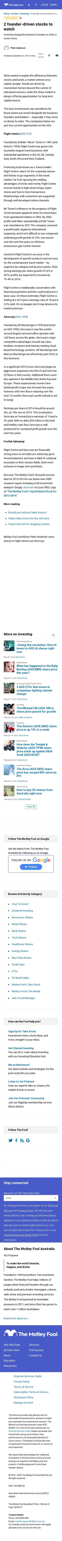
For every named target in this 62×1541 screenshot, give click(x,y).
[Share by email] (57, 55)
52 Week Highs (20, 977)
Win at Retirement (19, 1064)
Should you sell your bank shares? (27, 512)
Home (7, 13)
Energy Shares (20, 950)
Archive (14, 13)
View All (31, 806)
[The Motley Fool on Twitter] (11, 1140)
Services (34, 1344)
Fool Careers (36, 1350)
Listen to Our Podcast (21, 1081)
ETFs (15, 971)
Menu (53, 4)
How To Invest (20, 904)
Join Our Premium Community (26, 1098)
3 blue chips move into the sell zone (28, 518)
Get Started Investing (21, 1048)
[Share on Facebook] (49, 55)
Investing (24, 13)
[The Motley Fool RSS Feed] (23, 1140)
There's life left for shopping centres (29, 524)
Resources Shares (22, 917)
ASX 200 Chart (12, 1344)
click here (28, 487)
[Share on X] (53, 55)
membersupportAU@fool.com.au (30, 1521)
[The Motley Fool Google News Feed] (28, 1140)
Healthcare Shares (22, 944)
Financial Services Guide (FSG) (21, 1234)
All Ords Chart (11, 1350)
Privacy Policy (22, 1381)
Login (44, 4)
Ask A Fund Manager (23, 998)
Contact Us (35, 1355)
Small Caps (18, 964)
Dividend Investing (22, 910)
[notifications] (29, 4)
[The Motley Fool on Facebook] (17, 1140)
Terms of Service (23, 1386)
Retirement (10, 1365)
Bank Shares (19, 930)
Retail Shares (19, 924)
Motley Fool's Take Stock (26, 984)
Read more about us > (16, 1318)
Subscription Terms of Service (31, 1392)
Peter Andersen (18, 48)
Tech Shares (19, 937)
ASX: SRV (21, 316)
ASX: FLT (26, 133)
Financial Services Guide (28, 1376)
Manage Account (24, 1402)
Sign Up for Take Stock (22, 1031)
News (7, 1355)
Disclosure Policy (23, 1397)
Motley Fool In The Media (26, 991)
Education (9, 1360)
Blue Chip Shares (21, 957)
